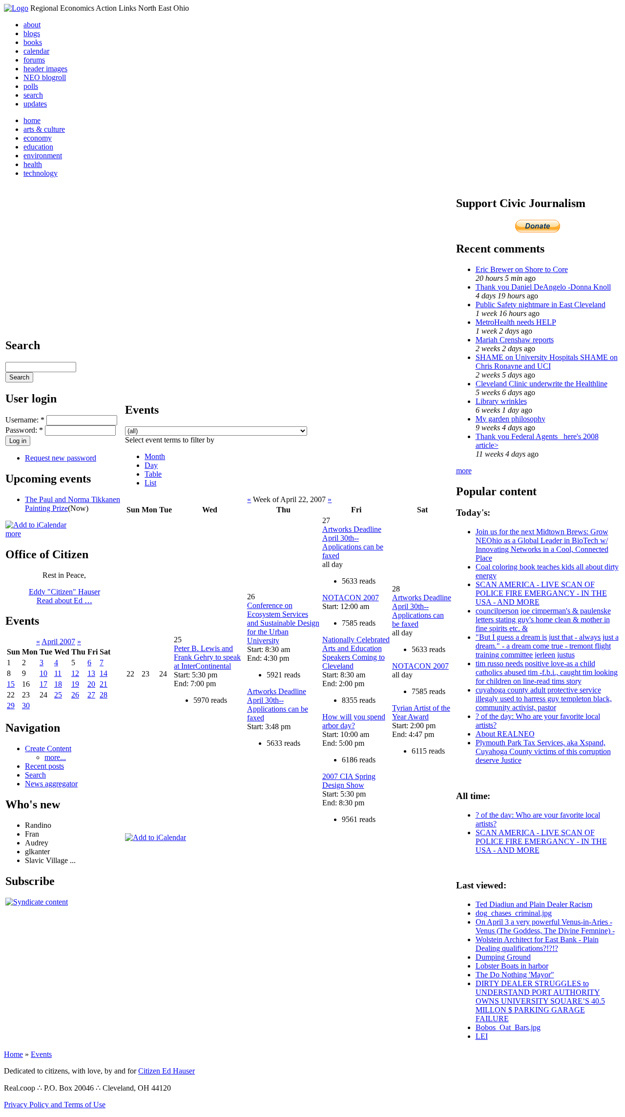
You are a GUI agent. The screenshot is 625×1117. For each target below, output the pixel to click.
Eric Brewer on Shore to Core (522, 269)
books (32, 42)
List (150, 483)
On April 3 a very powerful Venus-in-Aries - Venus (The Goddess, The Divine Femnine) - (545, 926)
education (38, 147)
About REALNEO (505, 734)
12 (75, 673)
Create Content (48, 748)
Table (153, 474)
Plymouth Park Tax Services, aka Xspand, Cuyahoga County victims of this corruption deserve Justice (543, 751)
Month (155, 456)
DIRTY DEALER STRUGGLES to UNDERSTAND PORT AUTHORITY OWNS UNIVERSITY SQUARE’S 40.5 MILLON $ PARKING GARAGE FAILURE (540, 1001)
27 (91, 695)
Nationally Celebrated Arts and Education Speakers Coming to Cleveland (356, 652)
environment (42, 155)
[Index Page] (16, 8)
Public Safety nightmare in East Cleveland (540, 304)
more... (55, 757)
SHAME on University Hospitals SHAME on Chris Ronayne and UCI (547, 361)
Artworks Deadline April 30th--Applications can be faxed (277, 704)
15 (11, 684)
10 (43, 673)
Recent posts (44, 766)
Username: (24, 420)
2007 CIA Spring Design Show (348, 780)
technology (40, 173)
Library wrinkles (501, 401)
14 (103, 673)
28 (103, 695)
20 (91, 684)
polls (30, 86)
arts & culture (44, 129)
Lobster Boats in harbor (512, 966)
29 (11, 705)
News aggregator (51, 784)
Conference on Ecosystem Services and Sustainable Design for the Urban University (283, 623)
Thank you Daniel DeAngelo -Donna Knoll (543, 287)
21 (103, 684)
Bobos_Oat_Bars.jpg (508, 1027)
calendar (36, 51)
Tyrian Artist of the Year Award (421, 712)
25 (58, 695)
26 (75, 695)
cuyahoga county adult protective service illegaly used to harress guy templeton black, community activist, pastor (544, 699)
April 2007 (58, 641)
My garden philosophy (510, 419)
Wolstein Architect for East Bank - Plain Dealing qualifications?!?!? (537, 943)
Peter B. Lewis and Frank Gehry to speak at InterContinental (207, 657)
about (32, 25)
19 (75, 684)
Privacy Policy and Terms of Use (54, 1104)
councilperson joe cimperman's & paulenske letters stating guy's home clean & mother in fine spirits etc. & (543, 619)
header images (45, 68)
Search (35, 775)
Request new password (60, 458)
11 (58, 673)
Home (13, 1054)
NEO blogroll (44, 77)
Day (151, 465)
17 (43, 684)
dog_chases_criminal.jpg (514, 913)
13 (91, 673)
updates (35, 104)
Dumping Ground (503, 957)
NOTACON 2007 (350, 597)
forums (34, 60)
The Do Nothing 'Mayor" (515, 974)
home (32, 120)
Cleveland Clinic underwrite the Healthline (541, 383)
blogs (31, 33)
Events (41, 1054)
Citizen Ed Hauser (166, 1071)
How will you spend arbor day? (353, 721)
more (13, 533)
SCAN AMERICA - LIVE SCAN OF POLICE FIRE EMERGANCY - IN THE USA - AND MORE (541, 593)
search (33, 95)
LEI (482, 1036)
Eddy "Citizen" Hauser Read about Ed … (64, 596)
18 (58, 684)
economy (37, 138)
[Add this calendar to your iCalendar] (35, 525)
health (32, 164)
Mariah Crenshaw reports (515, 340)
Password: (24, 430)
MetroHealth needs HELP (516, 322)
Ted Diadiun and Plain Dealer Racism (534, 904)
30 (26, 705)
